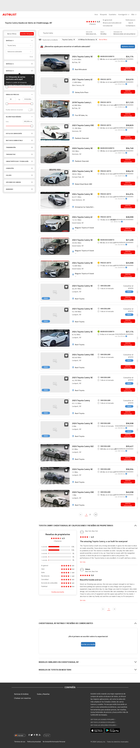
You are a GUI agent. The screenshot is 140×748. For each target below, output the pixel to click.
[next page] (95, 514)
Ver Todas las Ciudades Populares (103, 719)
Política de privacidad (34, 741)
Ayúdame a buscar (128, 46)
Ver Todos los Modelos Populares (103, 722)
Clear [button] (31, 56)
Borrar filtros (103, 39)
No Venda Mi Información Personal (54, 741)
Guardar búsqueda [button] (27, 34)
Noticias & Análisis (21, 694)
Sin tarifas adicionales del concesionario (122, 219)
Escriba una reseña (58, 592)
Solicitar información (128, 69)
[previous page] (80, 514)
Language (20, 735)
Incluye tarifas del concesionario (124, 59)
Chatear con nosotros (22, 698)
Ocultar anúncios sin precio (14, 110)
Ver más (82, 562)
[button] (19, 45)
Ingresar (47, 735)
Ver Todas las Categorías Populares (103, 725)
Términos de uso (19, 741)
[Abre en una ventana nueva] (97, 730)
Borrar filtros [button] (11, 34)
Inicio (96, 14)
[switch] (29, 109)
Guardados (112, 14)
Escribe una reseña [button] (88, 644)
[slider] (7, 87)
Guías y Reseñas (43, 694)
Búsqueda (103, 14)
